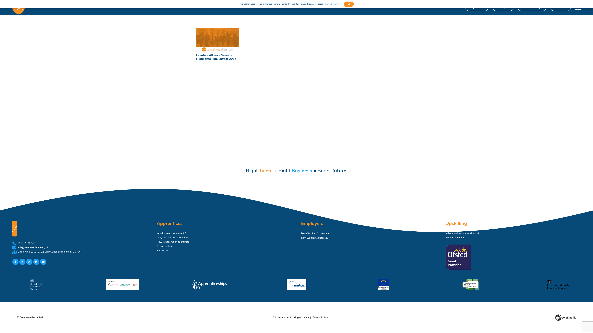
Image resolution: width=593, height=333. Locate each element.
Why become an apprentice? (172, 237)
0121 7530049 (26, 243)
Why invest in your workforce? (462, 233)
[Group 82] (565, 317)
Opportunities (164, 246)
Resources (162, 250)
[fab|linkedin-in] (36, 262)
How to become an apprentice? (173, 242)
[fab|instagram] (29, 262)
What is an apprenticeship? (171, 233)
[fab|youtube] (43, 262)
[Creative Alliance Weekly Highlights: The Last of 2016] (217, 40)
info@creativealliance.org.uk (33, 247)
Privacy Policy (320, 317)
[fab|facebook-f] (15, 262)
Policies (276, 317)
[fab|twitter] (22, 262)
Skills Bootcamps (455, 237)
